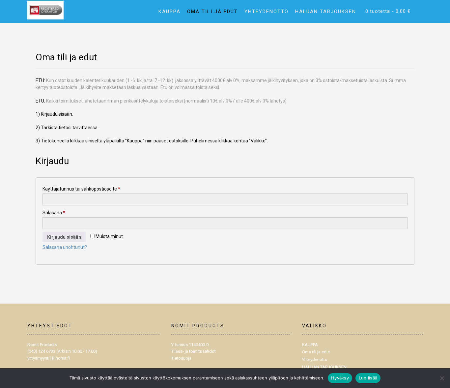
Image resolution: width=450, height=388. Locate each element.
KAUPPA (169, 12)
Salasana (64, 212)
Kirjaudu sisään (64, 237)
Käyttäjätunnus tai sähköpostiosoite (91, 189)
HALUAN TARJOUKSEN (325, 12)
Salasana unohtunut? (64, 247)
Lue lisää (368, 377)
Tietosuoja (181, 358)
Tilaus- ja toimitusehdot (193, 351)
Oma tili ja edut (212, 12)
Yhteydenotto (266, 12)
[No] (441, 378)
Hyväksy (340, 377)
